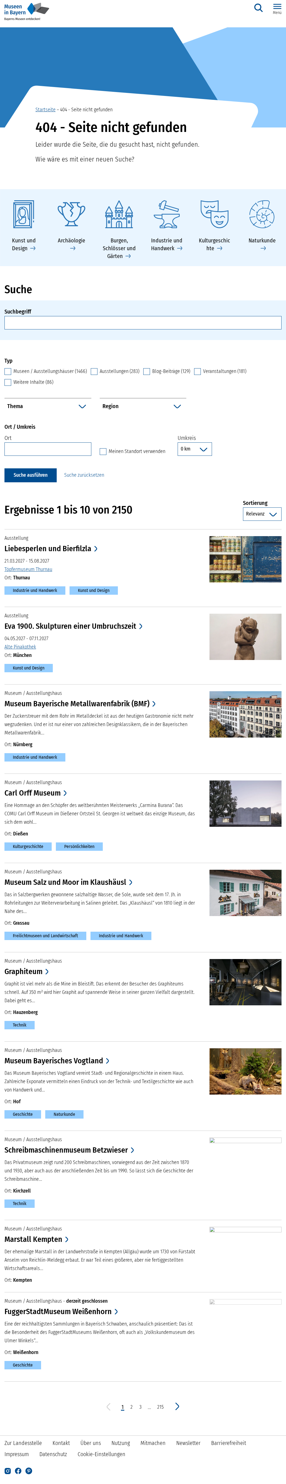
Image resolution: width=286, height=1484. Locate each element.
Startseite (45, 110)
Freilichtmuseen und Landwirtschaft (45, 935)
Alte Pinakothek (20, 647)
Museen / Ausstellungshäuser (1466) (50, 371)
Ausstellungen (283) (119, 371)
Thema (15, 406)
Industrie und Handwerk (35, 590)
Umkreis (187, 438)
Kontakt (61, 1443)
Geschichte (23, 1114)
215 (160, 1407)
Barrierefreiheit (228, 1443)
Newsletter (188, 1443)
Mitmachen (153, 1443)
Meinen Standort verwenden (137, 451)
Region (111, 406)
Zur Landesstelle (23, 1443)
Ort (7, 438)
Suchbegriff (17, 311)
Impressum (16, 1454)
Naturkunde (64, 1114)
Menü (277, 12)
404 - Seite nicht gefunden (86, 110)
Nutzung (120, 1443)
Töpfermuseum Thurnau (28, 569)
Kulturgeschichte (28, 846)
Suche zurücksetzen (84, 475)
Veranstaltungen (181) (224, 371)
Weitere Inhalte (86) (33, 382)
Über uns (90, 1443)
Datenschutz (53, 1454)
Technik (19, 1025)
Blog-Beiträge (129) (171, 371)
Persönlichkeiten (79, 846)
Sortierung (262, 502)
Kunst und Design (93, 590)
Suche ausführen (30, 475)
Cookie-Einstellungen (101, 1454)
